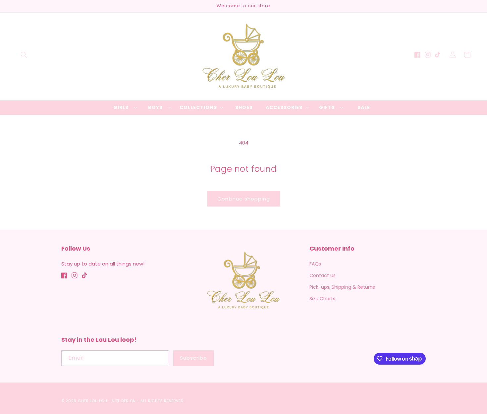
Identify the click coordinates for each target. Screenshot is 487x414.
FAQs (315, 264)
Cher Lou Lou (92, 400)
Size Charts (322, 298)
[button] (24, 54)
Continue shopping (243, 198)
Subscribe (193, 357)
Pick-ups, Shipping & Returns (342, 287)
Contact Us (322, 275)
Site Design (124, 400)
